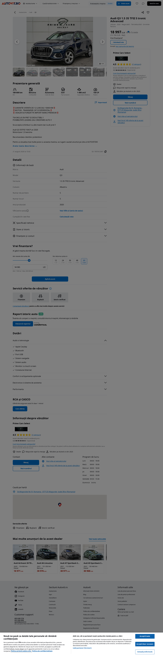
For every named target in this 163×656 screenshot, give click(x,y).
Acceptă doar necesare (144, 644)
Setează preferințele (144, 652)
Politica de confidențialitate (42, 651)
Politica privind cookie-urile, (21, 651)
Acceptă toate (145, 636)
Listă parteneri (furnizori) (82, 648)
